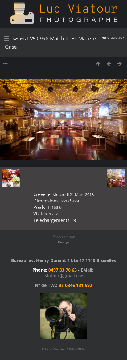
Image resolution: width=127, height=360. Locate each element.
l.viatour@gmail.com (64, 276)
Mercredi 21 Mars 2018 (73, 194)
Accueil (18, 39)
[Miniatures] (98, 63)
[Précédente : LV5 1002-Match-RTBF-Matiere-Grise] (109, 63)
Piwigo (63, 242)
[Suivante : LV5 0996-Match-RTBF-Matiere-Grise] (119, 63)
